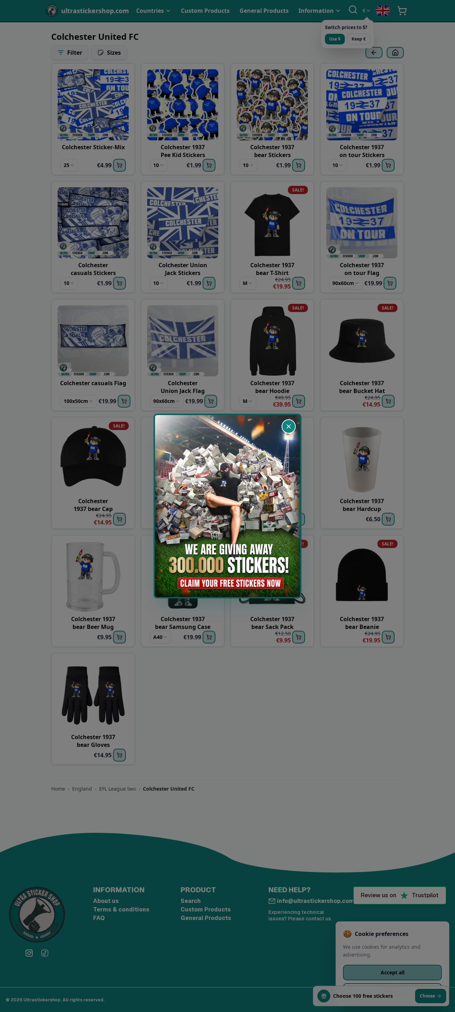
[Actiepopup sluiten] (289, 426)
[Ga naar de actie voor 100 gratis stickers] (227, 506)
